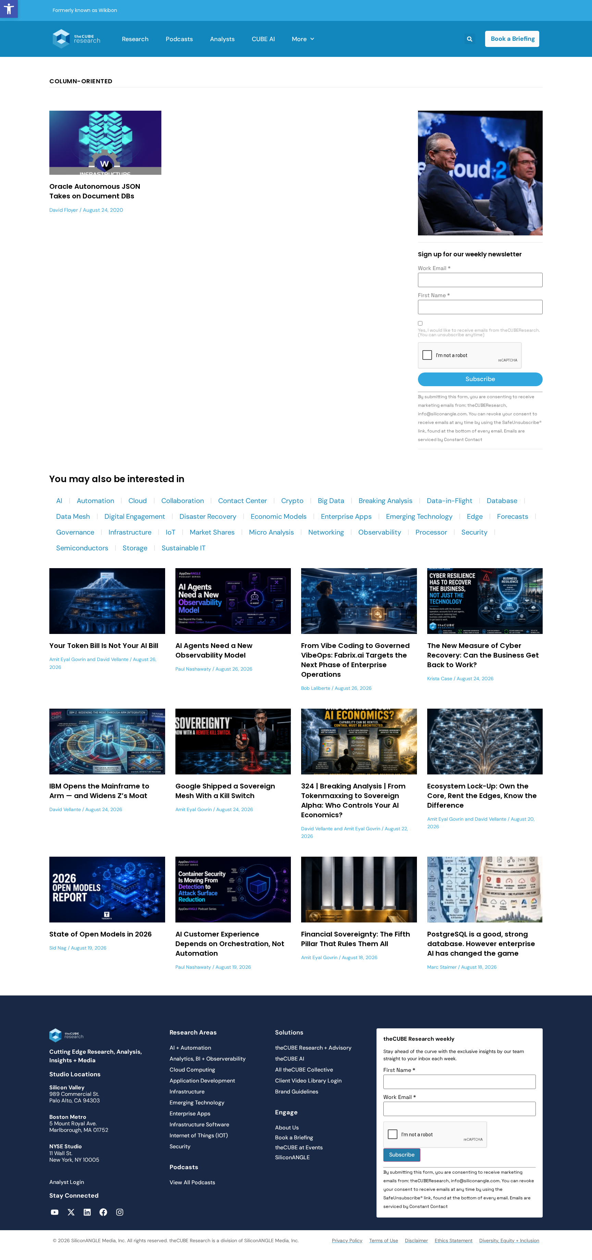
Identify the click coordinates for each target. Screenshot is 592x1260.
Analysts (222, 39)
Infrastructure (130, 532)
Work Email (434, 268)
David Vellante (112, 659)
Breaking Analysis (385, 500)
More (299, 39)
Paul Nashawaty (193, 669)
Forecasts (512, 516)
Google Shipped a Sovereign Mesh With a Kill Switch (225, 790)
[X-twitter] (71, 1212)
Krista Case (439, 678)
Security (474, 532)
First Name (434, 295)
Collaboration (182, 500)
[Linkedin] (87, 1212)
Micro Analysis (271, 532)
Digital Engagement (134, 516)
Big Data (331, 500)
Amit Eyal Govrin (67, 659)
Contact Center (242, 500)
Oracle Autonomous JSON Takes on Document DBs (94, 191)
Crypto (292, 500)
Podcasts (179, 39)
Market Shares (212, 532)
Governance (75, 532)
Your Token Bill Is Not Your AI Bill (103, 645)
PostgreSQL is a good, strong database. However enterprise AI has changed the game (481, 943)
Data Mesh (73, 516)
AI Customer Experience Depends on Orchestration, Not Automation (229, 943)
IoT (170, 532)
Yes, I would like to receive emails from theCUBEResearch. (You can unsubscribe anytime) (479, 332)
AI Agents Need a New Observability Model (213, 650)
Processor (431, 532)
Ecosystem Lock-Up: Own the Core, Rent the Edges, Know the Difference (482, 795)
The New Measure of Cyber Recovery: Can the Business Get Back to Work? (483, 655)
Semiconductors (82, 547)
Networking (326, 532)
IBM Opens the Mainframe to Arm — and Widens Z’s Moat (99, 790)
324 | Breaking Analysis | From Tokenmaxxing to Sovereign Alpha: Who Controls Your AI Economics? (353, 800)
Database (502, 500)
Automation (95, 500)
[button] (9, 9)
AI (59, 500)
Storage (135, 547)
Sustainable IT (184, 547)
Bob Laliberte (315, 688)
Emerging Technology (419, 516)
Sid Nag (57, 948)
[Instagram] (120, 1212)
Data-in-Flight (449, 500)
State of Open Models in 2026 (100, 934)
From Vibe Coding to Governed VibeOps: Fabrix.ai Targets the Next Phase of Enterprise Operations (355, 660)
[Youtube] (55, 1212)
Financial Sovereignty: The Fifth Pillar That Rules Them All (355, 939)
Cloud (137, 500)
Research (135, 39)
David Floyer (63, 210)
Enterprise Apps (346, 516)
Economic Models (279, 516)
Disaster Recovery (208, 516)
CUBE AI (263, 39)
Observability (379, 532)
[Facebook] (103, 1212)
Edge (475, 516)
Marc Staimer (442, 967)
